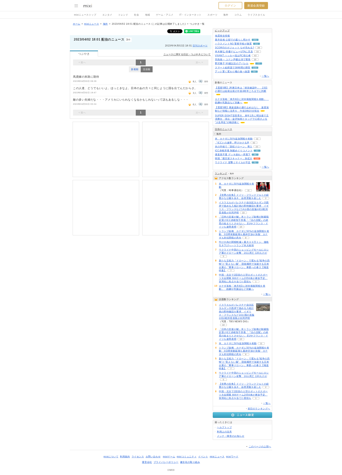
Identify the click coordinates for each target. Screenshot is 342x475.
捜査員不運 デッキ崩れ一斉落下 (233, 154)
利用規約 (125, 456)
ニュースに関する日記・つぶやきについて (187, 54)
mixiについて (111, 456)
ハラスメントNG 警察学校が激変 (233, 43)
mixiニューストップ (85, 14)
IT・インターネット (190, 14)
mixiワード (232, 456)
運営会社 (147, 462)
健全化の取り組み (190, 462)
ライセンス (138, 456)
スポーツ (212, 14)
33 (257, 52)
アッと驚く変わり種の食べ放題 (232, 71)
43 (255, 56)
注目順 (146, 69)
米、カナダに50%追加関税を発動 (234, 138)
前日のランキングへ (259, 408)
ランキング (221, 173)
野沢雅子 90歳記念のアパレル (232, 63)
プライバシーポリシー (166, 462)
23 (257, 147)
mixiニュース (91, 24)
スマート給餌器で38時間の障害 (232, 67)
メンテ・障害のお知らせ (230, 436)
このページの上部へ (260, 446)
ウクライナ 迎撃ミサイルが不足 (233, 162)
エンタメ (107, 14)
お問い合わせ (153, 456)
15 (241, 227)
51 (255, 162)
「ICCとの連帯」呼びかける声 (232, 142)
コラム (238, 14)
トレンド (123, 14)
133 (255, 68)
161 (255, 40)
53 (257, 151)
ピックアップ (222, 30)
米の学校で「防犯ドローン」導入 (233, 146)
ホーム (76, 24)
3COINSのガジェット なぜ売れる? (234, 47)
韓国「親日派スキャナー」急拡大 (233, 158)
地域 (147, 14)
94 (255, 155)
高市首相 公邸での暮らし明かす (233, 39)
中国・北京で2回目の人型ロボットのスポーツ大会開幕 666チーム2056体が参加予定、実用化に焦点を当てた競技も (243, 278)
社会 (136, 14)
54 (254, 72)
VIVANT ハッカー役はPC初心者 (233, 55)
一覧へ (265, 76)
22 (243, 213)
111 (256, 44)
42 (254, 143)
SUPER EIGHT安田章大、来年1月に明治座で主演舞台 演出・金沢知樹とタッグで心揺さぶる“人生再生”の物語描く (242, 119)
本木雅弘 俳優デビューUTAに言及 (234, 51)
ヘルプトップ (224, 427)
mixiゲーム (169, 456)
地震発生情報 (222, 35)
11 (257, 139)
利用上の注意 (224, 431)
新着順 (135, 69)
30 (255, 59)
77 (258, 63)
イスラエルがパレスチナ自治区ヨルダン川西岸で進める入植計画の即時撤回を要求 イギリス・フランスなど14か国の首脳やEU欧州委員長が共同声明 (236, 311)
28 (258, 48)
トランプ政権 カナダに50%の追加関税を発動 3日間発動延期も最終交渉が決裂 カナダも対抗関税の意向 (244, 234)
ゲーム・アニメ (164, 14)
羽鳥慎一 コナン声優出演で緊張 (233, 59)
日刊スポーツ (200, 45)
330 (257, 158)
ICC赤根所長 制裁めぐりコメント (234, 150)
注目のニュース (223, 129)
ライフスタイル (256, 14)
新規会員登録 (256, 5)
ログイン (230, 5)
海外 (225, 14)
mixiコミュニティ (187, 456)
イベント (203, 456)
